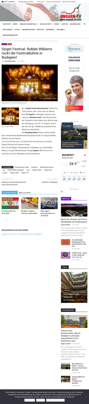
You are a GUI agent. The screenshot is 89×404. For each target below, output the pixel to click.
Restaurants (8, 29)
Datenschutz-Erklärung (55, 400)
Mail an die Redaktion (69, 1)
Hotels (17, 29)
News (9, 44)
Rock (28, 170)
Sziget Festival (36, 170)
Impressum (40, 1)
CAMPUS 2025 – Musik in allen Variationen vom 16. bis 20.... (79, 255)
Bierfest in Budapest (50, 182)
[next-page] (6, 220)
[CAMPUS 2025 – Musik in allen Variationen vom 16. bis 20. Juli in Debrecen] (65, 255)
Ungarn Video (14, 173)
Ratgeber (60, 29)
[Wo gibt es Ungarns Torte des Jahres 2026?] (29, 203)
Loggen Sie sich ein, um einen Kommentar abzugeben (22, 234)
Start (3, 41)
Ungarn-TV (25, 173)
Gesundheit (50, 29)
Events (56, 24)
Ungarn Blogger (28, 29)
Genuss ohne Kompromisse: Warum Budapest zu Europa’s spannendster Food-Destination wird (70, 335)
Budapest (34, 167)
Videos (15, 24)
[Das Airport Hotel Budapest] (74, 287)
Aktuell (9, 41)
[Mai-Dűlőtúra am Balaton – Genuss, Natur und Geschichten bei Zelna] (65, 366)
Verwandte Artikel (9, 193)
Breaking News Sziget (22, 167)
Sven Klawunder (10, 61)
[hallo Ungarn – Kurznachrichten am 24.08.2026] (49, 203)
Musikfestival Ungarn (47, 167)
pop (4, 170)
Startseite (7, 24)
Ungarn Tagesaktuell (28, 24)
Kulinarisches (75, 24)
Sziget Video (48, 170)
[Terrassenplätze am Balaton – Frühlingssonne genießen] (65, 379)
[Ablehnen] (86, 397)
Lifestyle (64, 24)
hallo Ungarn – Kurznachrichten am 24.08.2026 (48, 213)
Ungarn (5, 173)
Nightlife (40, 29)
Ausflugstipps (45, 24)
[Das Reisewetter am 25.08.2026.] (10, 203)
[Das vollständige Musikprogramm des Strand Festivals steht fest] (65, 242)
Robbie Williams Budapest (16, 170)
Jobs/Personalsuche (10, 35)
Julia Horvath (65, 225)
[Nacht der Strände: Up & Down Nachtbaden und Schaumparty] (74, 209)
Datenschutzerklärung (53, 1)
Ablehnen (40, 400)
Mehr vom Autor (25, 193)
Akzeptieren (29, 400)
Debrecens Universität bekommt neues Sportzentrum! (14, 183)
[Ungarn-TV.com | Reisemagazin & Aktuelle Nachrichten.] (44, 12)
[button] (84, 24)
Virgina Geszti (66, 344)
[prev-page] (3, 220)
